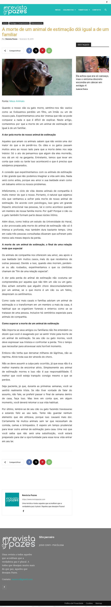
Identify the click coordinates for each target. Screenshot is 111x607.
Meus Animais (16, 101)
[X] (36, 50)
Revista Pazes (11, 39)
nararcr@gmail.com (22, 579)
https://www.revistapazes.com (33, 499)
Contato (96, 10)
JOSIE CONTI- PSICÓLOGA (51, 545)
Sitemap (98, 603)
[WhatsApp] (49, 50)
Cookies (89, 603)
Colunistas (68, 10)
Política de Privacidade (74, 603)
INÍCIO (57, 10)
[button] (105, 10)
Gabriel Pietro (82, 89)
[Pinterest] (42, 50)
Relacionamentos (36, 23)
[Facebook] (107, 2)
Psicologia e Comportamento (19, 23)
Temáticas (83, 10)
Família (5, 23)
